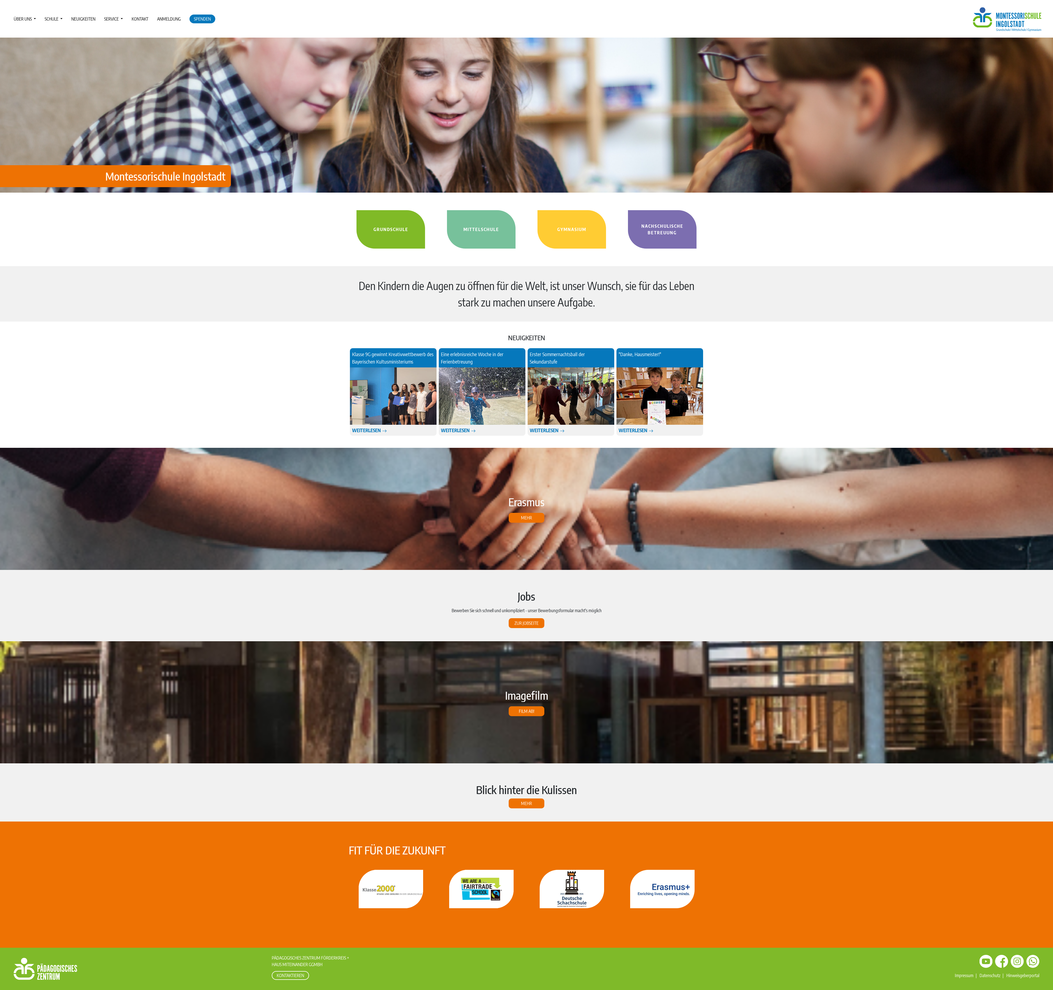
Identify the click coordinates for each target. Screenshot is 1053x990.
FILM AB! (526, 711)
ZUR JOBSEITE (526, 623)
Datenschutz (990, 975)
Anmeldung (169, 19)
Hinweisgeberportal (1022, 975)
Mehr (526, 518)
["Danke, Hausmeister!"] (659, 396)
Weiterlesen (367, 430)
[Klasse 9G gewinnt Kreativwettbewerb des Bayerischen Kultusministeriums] (393, 396)
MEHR (526, 803)
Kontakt (140, 19)
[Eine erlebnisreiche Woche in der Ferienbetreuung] (482, 396)
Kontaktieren (290, 975)
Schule (52, 19)
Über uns (23, 19)
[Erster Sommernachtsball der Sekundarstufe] (571, 396)
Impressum (964, 975)
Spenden (202, 19)
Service (112, 19)
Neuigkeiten (83, 19)
